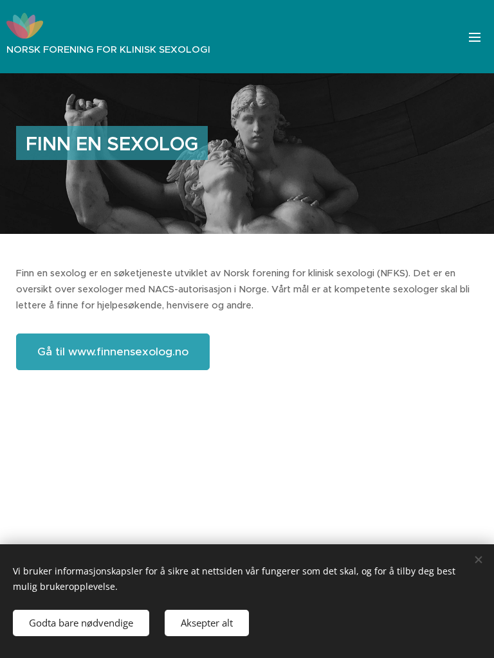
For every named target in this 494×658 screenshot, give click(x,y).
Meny (475, 36)
